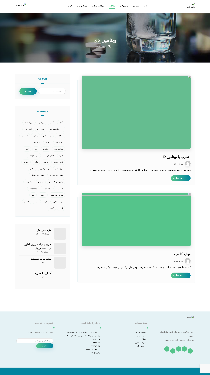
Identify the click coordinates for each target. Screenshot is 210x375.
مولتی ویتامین (45, 169)
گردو (61, 208)
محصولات (140, 336)
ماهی (36, 162)
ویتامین (40, 182)
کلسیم (26, 202)
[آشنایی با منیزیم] (60, 277)
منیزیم (26, 162)
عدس (27, 149)
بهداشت (60, 136)
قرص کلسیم (58, 162)
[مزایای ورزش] (60, 234)
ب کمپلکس (47, 136)
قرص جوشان (49, 156)
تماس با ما (140, 346)
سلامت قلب (58, 149)
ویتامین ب (59, 188)
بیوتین (35, 136)
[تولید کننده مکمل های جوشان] (190, 7)
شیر (36, 149)
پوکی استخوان (58, 202)
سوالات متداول (140, 343)
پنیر (33, 195)
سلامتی (46, 149)
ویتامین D (29, 182)
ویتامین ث (46, 188)
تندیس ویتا (59, 142)
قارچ (61, 156)
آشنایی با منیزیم (43, 273)
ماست (45, 162)
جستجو (28, 91)
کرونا (37, 202)
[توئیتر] (184, 349)
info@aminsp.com (90, 350)
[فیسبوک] (190, 351)
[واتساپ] (166, 349)
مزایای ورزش (44, 229)
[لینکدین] (172, 351)
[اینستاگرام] (178, 349)
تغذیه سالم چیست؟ (41, 258)
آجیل (61, 123)
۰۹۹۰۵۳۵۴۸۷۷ (95, 353)
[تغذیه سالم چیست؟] (60, 263)
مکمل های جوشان (37, 175)
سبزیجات (36, 142)
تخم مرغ (25, 136)
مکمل (32, 169)
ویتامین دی (33, 188)
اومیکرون (40, 129)
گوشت (51, 208)
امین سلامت (29, 123)
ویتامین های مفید (57, 195)
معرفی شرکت (140, 332)
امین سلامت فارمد (56, 129)
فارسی (18, 5)
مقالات (143, 339)
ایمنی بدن (28, 129)
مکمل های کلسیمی (56, 182)
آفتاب (52, 123)
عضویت (44, 346)
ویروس (42, 195)
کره (45, 202)
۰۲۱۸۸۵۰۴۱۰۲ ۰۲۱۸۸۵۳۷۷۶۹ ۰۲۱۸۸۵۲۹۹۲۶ (95, 342)
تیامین (48, 142)
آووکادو (41, 123)
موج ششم (59, 169)
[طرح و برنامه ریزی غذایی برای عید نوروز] (60, 248)
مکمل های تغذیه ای (56, 175)
